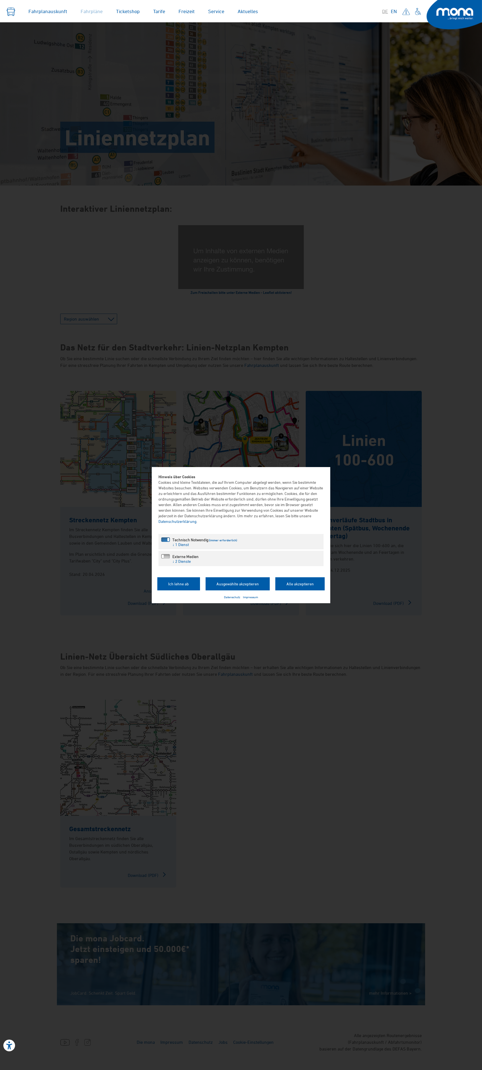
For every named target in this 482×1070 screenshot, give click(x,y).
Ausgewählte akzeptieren (237, 583)
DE (385, 11)
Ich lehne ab (178, 583)
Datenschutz (232, 597)
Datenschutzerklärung (177, 521)
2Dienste (181, 561)
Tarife (159, 11)
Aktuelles (248, 11)
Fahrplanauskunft (47, 11)
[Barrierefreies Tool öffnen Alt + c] (9, 1045)
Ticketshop (128, 11)
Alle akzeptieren (300, 583)
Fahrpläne (92, 11)
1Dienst (180, 544)
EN (394, 11)
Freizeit (187, 11)
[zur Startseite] (11, 11)
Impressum (250, 597)
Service (216, 11)
